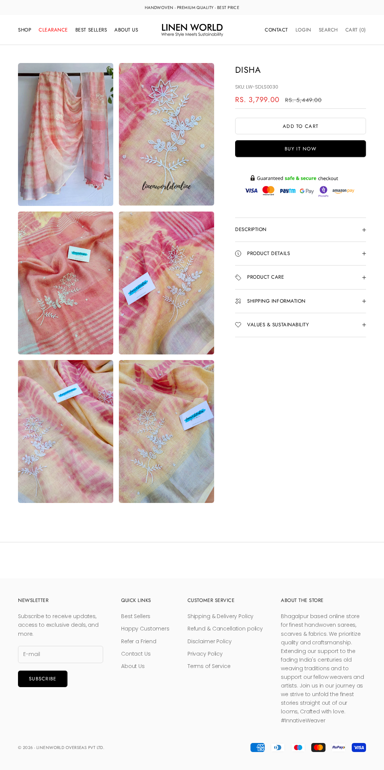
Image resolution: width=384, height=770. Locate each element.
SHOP (24, 29)
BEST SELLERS (91, 29)
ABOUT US (126, 29)
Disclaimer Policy (210, 641)
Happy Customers (145, 628)
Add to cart (300, 126)
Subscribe (43, 678)
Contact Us (136, 653)
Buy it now (300, 148)
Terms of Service (209, 666)
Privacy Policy (205, 653)
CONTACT (276, 29)
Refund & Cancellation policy (225, 628)
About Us (133, 666)
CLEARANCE (53, 29)
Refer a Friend (138, 641)
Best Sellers (135, 616)
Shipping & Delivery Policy (221, 616)
